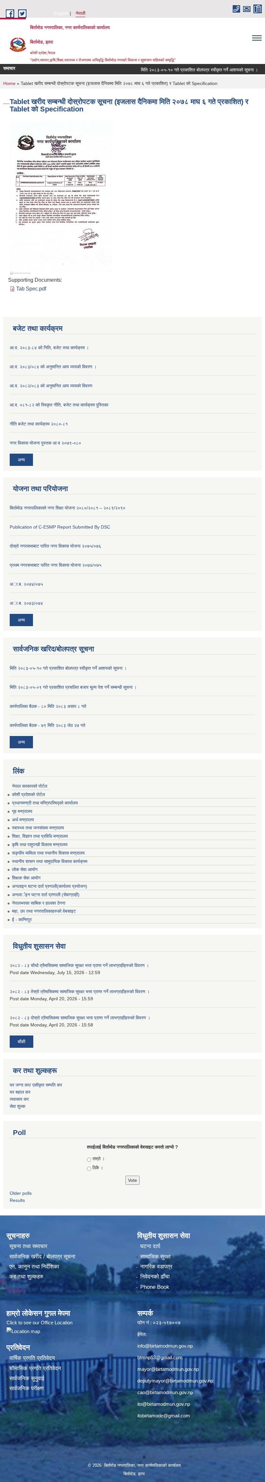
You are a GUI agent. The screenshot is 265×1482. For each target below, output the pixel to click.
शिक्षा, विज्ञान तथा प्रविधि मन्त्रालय (40, 836)
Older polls (21, 1193)
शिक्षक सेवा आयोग (26, 877)
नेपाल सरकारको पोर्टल (29, 786)
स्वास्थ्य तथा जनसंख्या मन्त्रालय (38, 827)
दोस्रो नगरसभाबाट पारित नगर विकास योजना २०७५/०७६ (55, 546)
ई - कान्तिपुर (22, 919)
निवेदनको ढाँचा (155, 1277)
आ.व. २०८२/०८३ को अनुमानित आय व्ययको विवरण (51, 385)
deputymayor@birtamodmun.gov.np (175, 1380)
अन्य (21, 459)
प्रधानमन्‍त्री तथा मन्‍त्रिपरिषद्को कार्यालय (45, 802)
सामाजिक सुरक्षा (155, 1257)
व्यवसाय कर (19, 1099)
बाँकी (21, 1041)
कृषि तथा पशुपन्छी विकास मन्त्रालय (40, 844)
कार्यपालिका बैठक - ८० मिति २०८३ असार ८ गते (48, 706)
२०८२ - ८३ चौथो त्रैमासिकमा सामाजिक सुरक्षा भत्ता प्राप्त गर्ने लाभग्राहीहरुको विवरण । (79, 965)
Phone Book (154, 1287)
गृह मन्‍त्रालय (22, 811)
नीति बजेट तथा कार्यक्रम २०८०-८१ (39, 423)
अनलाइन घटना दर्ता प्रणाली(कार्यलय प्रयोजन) (49, 886)
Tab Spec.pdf (31, 288)
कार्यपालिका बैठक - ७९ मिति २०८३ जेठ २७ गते (47, 725)
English (61, 13)
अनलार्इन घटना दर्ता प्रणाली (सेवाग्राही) (46, 894)
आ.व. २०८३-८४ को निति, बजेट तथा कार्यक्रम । (49, 347)
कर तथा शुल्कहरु (26, 1277)
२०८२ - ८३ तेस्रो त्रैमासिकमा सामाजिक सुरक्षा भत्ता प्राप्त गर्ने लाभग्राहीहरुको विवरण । (80, 991)
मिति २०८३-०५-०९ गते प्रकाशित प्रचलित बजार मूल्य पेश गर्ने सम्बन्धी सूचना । (73, 687)
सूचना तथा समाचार (28, 1246)
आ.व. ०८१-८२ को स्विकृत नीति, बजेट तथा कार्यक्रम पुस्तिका (59, 404)
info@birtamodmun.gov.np (165, 1346)
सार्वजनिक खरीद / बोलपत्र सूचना (42, 1257)
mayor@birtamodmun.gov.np (168, 1369)
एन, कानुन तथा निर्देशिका (34, 1267)
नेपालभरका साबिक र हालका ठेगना (38, 903)
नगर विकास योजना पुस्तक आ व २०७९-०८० (45, 443)
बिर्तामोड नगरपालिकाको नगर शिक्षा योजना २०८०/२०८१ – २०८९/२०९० (67, 507)
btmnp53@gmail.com (160, 1357)
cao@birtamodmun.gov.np (165, 1392)
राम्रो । (98, 1158)
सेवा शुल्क (17, 1106)
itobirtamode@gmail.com (163, 1415)
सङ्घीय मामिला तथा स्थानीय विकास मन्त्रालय (48, 853)
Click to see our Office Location (39, 1322)
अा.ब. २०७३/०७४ (26, 603)
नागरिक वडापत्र (156, 1267)
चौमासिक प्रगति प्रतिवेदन (35, 1368)
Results (17, 1200)
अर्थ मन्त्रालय (23, 819)
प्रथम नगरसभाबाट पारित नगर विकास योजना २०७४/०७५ (55, 565)
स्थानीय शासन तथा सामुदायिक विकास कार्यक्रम (49, 861)
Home (9, 83)
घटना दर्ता (150, 1246)
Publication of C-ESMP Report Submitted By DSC (60, 527)
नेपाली (80, 13)
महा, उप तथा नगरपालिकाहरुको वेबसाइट (44, 911)
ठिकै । (97, 1167)
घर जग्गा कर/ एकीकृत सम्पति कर (36, 1085)
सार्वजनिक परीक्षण (26, 1388)
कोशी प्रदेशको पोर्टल (28, 794)
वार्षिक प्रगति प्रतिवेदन (32, 1358)
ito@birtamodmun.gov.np (163, 1404)
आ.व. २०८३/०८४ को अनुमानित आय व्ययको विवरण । (53, 366)
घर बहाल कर (20, 1092)
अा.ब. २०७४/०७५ (26, 584)
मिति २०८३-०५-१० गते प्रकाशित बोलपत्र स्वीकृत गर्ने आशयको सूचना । (184, 69)
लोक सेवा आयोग (24, 869)
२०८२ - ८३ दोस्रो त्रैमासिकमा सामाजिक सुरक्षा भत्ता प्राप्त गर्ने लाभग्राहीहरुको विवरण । (80, 1017)
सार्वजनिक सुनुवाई (26, 1378)
